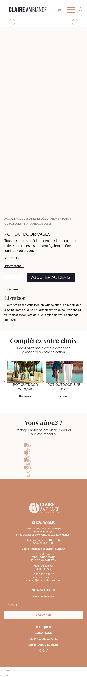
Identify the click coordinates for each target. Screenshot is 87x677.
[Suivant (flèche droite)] (6, 675)
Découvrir (25, 396)
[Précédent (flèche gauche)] (1, 675)
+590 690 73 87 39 (43, 577)
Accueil (10, 218)
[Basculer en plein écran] (6, 670)
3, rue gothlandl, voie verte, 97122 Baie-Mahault (43, 533)
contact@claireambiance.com (43, 580)
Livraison (11, 289)
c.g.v (43, 650)
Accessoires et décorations (38, 218)
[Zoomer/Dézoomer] (1, 670)
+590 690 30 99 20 (43, 574)
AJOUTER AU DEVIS (50, 277)
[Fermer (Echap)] (14, 670)
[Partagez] (10, 670)
